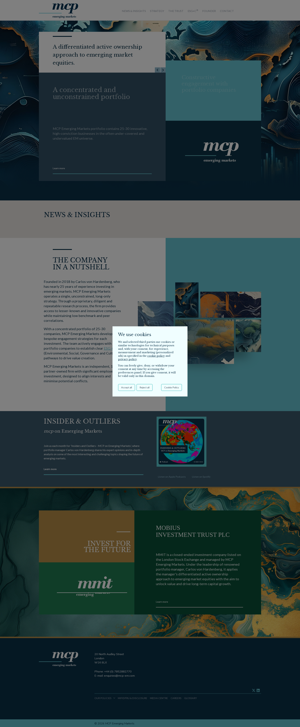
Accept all (126, 387)
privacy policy (127, 359)
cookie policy (156, 355)
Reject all (144, 387)
